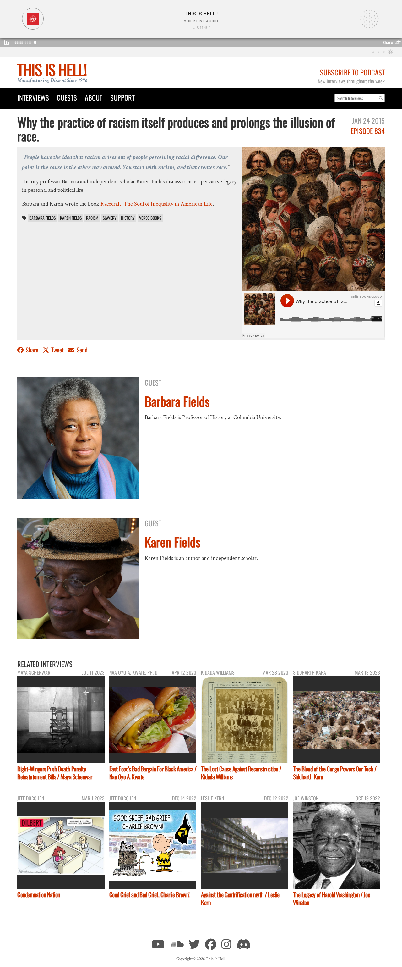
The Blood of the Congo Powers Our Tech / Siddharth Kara (335, 772)
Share (32, 349)
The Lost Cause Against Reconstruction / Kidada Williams (241, 772)
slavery (110, 218)
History (128, 218)
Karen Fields (71, 218)
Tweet (57, 349)
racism (92, 218)
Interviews (33, 97)
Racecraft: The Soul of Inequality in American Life (156, 203)
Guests (67, 97)
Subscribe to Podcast (352, 72)
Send (81, 349)
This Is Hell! (52, 69)
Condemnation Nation (38, 894)
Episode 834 (368, 130)
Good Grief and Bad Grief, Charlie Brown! (149, 894)
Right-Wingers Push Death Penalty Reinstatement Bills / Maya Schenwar (54, 772)
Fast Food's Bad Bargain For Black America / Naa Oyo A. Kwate (153, 772)
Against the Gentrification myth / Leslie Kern (240, 898)
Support (122, 97)
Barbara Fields (42, 218)
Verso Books (150, 218)
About (93, 97)
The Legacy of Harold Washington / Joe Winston (331, 898)
